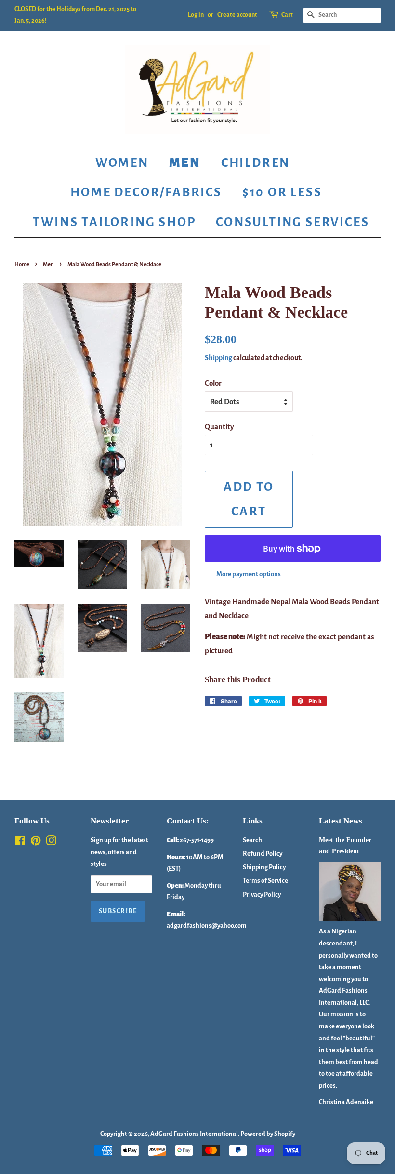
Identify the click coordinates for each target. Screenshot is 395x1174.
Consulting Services (292, 222)
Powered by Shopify (267, 1133)
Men (185, 163)
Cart (287, 15)
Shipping (218, 358)
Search (252, 840)
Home (21, 264)
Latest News (340, 820)
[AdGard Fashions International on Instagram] (51, 842)
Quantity (219, 426)
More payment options (248, 574)
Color (213, 383)
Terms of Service (265, 880)
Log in (196, 15)
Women (122, 163)
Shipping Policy (264, 867)
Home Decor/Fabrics (146, 192)
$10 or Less (282, 192)
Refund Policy (262, 853)
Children (255, 163)
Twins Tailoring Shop (114, 222)
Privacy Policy (262, 894)
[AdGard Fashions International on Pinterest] (35, 842)
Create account (237, 15)
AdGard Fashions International (194, 1133)
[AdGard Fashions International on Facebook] (20, 842)
